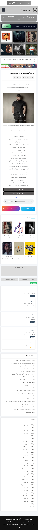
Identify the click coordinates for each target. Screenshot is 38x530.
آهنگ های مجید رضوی (28, 425)
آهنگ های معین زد (29, 435)
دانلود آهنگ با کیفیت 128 (18, 189)
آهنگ (20, 59)
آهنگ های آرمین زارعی (28, 471)
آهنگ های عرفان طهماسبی (27, 457)
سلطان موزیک (25, 59)
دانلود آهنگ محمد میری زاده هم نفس (22, 73)
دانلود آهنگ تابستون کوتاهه (28, 382)
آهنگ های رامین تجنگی (28, 501)
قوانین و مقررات (13, 524)
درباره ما (31, 524)
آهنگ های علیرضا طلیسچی (27, 465)
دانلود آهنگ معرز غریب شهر (28, 404)
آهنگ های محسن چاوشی (27, 446)
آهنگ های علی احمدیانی (28, 498)
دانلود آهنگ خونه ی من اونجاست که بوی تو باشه (24, 409)
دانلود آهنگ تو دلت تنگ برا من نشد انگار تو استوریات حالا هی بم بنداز (19, 401)
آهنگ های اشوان (29, 438)
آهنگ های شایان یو (29, 444)
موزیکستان (30, 506)
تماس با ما (23, 524)
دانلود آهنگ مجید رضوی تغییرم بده (27, 379)
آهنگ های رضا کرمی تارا (28, 495)
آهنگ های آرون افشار (28, 474)
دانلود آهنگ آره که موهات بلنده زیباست (26, 406)
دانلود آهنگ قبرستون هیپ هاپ (27, 387)
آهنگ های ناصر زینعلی (28, 482)
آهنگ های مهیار (29, 463)
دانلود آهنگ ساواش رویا (29, 384)
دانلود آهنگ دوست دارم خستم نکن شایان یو (25, 360)
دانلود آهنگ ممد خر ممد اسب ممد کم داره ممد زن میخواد (22, 363)
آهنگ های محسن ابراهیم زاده (26, 484)
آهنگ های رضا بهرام (28, 490)
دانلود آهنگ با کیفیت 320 (18, 193)
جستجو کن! (6, 26)
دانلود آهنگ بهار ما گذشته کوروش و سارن (25, 393)
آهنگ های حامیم (29, 427)
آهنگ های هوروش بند (28, 433)
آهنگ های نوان (30, 452)
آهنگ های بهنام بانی (29, 493)
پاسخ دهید (33, 295)
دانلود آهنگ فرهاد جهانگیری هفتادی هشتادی (25, 390)
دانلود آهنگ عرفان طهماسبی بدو (27, 365)
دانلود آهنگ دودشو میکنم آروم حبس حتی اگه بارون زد (23, 374)
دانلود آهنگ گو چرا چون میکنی (27, 371)
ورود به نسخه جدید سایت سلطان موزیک (19, 3)
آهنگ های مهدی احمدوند (27, 449)
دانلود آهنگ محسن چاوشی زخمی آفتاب (26, 395)
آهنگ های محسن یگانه (28, 476)
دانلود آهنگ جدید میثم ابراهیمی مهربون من (25, 376)
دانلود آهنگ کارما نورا (29, 412)
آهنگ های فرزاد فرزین (28, 441)
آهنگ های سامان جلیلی (28, 487)
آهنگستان (31, 503)
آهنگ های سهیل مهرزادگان (27, 468)
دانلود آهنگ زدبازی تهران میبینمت (27, 368)
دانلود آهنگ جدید (25, 84)
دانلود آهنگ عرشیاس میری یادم (27, 398)
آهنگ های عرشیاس (29, 460)
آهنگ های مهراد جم (29, 454)
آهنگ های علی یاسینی (28, 430)
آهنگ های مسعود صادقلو (27, 479)
